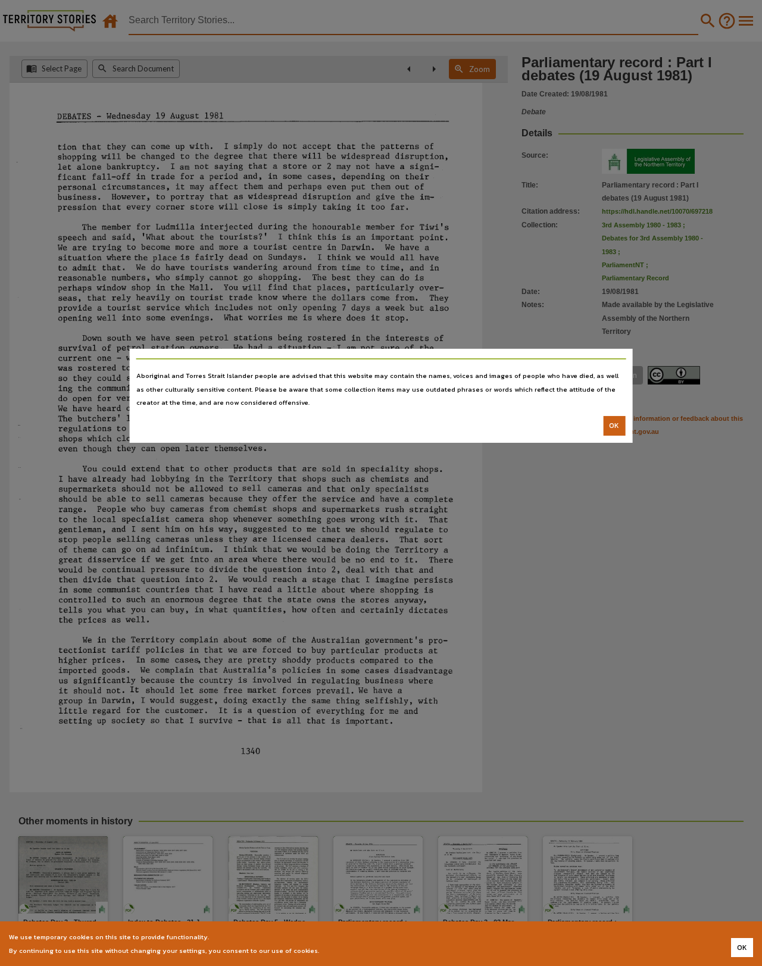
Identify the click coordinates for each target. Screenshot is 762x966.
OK (614, 425)
